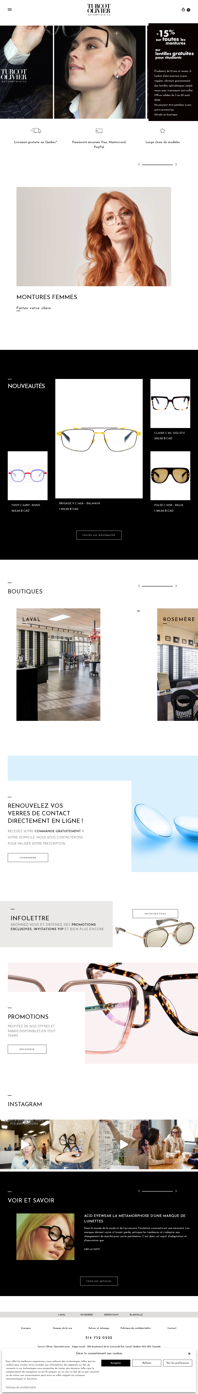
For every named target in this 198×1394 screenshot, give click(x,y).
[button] (190, 1354)
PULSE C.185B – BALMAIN (171, 505)
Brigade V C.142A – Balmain (79, 503)
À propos (26, 1328)
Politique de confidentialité (21, 1387)
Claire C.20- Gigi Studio (172, 433)
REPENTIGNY (111, 1315)
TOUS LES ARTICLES (99, 1281)
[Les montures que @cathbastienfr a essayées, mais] (25, 1144)
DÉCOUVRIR (27, 1049)
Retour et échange (99, 1328)
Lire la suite (92, 1249)
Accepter (116, 1363)
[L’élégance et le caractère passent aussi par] (173, 1144)
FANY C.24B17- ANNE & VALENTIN (35, 505)
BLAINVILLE (136, 1315)
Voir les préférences (177, 1363)
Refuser (146, 1363)
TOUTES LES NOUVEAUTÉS (99, 535)
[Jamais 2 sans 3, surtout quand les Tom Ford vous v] (74, 1144)
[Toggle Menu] (10, 10)
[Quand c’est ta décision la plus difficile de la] (123, 1144)
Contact (172, 1328)
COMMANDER (28, 858)
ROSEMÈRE (87, 1315)
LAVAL (62, 1315)
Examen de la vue (62, 1328)
